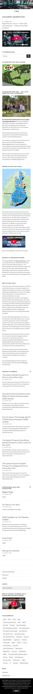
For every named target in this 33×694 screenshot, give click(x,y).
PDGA (4, 654)
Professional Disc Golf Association (11, 488)
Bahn (19, 619)
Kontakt (4, 578)
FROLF (13, 642)
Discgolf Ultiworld (9, 371)
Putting (5, 657)
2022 (14, 619)
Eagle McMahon (7, 640)
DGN (19, 622)
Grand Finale (7, 538)
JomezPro (15, 645)
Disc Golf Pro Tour (8, 634)
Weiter (16, 690)
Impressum (5, 575)
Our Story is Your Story (11, 505)
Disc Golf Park (23, 631)
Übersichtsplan (24, 663)
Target (23, 660)
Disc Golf (5, 625)
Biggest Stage (7, 492)
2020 (4, 619)
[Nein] (31, 686)
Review (11, 657)
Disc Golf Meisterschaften (10, 628)
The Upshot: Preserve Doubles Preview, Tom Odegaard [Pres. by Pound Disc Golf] (15, 465)
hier (26, 362)
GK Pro (19, 642)
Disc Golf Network (24, 628)
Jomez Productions (8, 648)
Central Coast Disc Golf (9, 622)
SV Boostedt (16, 660)
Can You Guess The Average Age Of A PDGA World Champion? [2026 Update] (16, 419)
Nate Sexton (19, 648)
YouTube (15, 663)
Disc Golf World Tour (8, 637)
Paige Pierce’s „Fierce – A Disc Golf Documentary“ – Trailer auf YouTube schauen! (15, 26)
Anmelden (5, 672)
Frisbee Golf (6, 642)
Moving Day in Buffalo (10, 551)
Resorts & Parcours (21, 260)
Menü (17, 11)
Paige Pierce (6, 651)
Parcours (14, 651)
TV (10, 663)
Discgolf (12, 625)
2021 (9, 619)
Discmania (19, 637)
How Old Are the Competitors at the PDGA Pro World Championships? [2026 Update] (16, 396)
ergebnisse (17, 640)
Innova (25, 642)
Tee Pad (5, 663)
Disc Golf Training (19, 634)
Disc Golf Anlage (21, 625)
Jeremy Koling (7, 645)
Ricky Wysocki (19, 657)
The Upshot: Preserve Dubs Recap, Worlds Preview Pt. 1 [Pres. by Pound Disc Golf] (16, 442)
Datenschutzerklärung (8, 572)
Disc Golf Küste (18, 4)
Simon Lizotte (7, 660)
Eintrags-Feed (6, 675)
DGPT (23, 622)
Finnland (24, 640)
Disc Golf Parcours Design (10, 631)
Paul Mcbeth (22, 651)
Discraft (26, 637)
